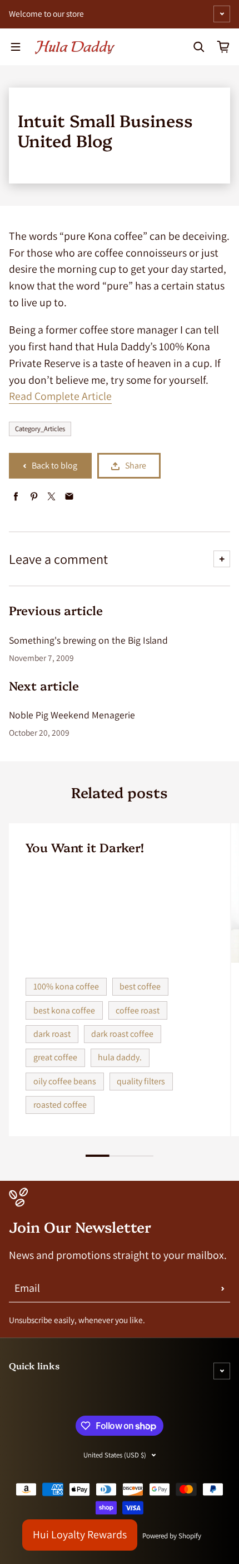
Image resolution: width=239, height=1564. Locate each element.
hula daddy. (120, 1057)
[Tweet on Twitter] (51, 497)
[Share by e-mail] (69, 497)
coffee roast (138, 1010)
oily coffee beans (64, 1081)
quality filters (141, 1081)
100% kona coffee (66, 986)
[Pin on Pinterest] (34, 497)
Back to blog (54, 465)
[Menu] (15, 47)
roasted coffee (60, 1105)
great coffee (55, 1057)
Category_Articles (40, 428)
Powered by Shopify (171, 1536)
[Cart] (223, 47)
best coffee (140, 986)
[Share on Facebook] (16, 497)
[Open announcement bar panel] (221, 14)
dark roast (52, 1034)
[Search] (199, 47)
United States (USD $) (114, 1455)
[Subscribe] (223, 1288)
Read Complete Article (60, 396)
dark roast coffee (122, 1034)
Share (135, 465)
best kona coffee (64, 1010)
